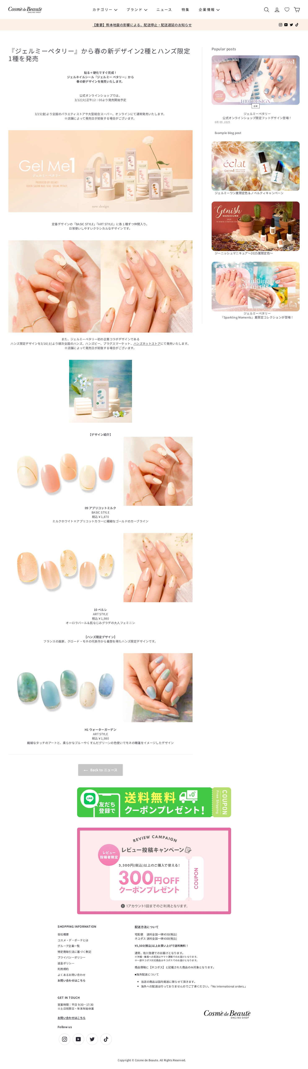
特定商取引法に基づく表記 (74, 952)
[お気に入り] (287, 9)
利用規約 (63, 969)
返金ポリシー (66, 963)
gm (256, 106)
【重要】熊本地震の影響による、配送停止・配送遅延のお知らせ (142, 24)
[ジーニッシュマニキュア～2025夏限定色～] (256, 226)
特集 (186, 9)
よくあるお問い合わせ (72, 975)
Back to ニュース (103, 769)
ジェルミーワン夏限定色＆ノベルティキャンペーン (249, 193)
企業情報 (207, 9)
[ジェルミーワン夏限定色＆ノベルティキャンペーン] (256, 166)
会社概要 (63, 934)
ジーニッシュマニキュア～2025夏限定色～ (244, 253)
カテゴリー (103, 9)
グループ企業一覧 (69, 946)
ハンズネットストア (146, 343)
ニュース (164, 9)
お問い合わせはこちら (72, 980)
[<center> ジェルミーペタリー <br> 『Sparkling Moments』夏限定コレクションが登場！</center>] (256, 286)
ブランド (135, 9)
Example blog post (228, 133)
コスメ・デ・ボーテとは (73, 940)
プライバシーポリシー (72, 957)
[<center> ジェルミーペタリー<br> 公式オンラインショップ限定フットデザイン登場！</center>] (256, 80)
